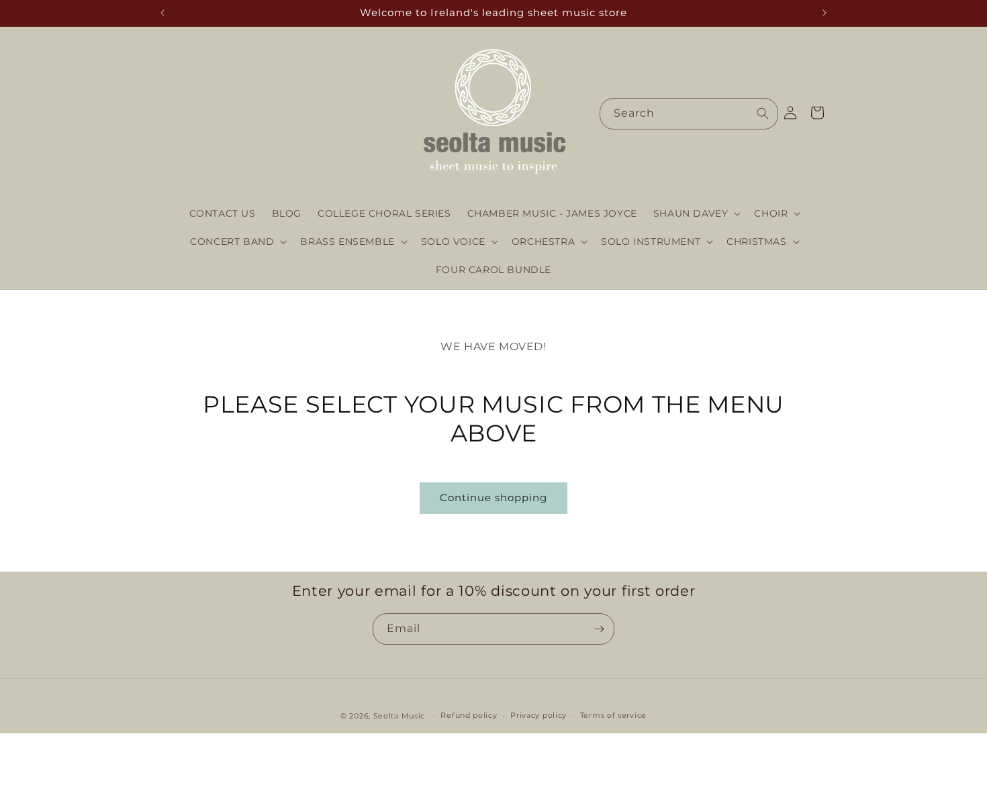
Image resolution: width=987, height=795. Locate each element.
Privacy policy (538, 715)
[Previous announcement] (162, 12)
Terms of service (613, 715)
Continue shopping (493, 497)
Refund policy (468, 715)
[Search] (763, 113)
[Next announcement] (824, 12)
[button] (696, 213)
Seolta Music (399, 716)
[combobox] (689, 114)
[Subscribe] (599, 629)
